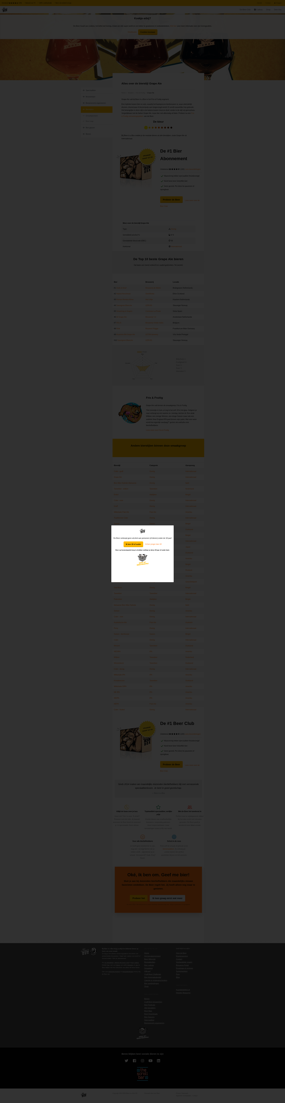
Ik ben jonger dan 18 (153, 544)
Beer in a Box (143, 531)
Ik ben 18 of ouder (133, 544)
